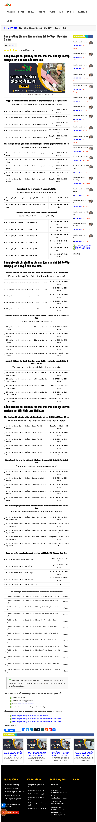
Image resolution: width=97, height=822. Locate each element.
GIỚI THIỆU (21, 12)
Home (6, 28)
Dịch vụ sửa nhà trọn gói (12, 785)
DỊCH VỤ (31, 12)
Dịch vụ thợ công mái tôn (12, 795)
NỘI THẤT (41, 12)
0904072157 (78, 160)
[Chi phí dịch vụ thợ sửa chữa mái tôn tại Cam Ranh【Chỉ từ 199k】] (84, 744)
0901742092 (78, 131)
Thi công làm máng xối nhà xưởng (13, 800)
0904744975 (78, 172)
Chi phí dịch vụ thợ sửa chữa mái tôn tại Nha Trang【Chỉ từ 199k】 (60, 754)
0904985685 (78, 218)
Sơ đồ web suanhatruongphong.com (59, 791)
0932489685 (78, 78)
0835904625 (78, 69)
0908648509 (78, 229)
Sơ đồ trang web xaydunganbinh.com (57, 802)
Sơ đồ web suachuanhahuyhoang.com (59, 797)
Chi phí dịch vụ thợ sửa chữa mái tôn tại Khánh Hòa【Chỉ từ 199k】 (36, 754)
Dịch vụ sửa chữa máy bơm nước (36, 798)
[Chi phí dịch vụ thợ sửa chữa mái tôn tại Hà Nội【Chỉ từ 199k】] (13, 744)
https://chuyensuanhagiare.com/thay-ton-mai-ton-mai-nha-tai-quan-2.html (36, 722)
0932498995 (78, 241)
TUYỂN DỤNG (82, 12)
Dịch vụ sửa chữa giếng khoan (37, 808)
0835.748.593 (12, 813)
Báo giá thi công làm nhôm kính (36, 786)
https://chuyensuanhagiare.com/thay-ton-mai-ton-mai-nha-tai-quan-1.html (36, 719)
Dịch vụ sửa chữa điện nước (36, 790)
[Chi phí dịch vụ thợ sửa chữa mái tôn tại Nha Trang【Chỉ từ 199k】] (60, 744)
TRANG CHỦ (11, 12)
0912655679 (78, 101)
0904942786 (78, 57)
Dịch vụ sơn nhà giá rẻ (12, 788)
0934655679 (78, 206)
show (13, 45)
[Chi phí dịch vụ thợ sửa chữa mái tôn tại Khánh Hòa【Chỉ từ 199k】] (37, 744)
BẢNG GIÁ (70, 12)
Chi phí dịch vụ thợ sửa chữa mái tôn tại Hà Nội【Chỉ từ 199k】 (13, 754)
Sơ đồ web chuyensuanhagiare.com (58, 786)
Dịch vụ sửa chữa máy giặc (36, 794)
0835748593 (78, 46)
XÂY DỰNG (52, 12)
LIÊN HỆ (9, 21)
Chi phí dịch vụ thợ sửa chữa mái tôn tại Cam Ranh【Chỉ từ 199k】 (84, 754)
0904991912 (78, 119)
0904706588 (78, 195)
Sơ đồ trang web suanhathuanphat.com (58, 814)
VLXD (61, 12)
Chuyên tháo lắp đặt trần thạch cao (12, 805)
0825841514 (78, 89)
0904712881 (78, 183)
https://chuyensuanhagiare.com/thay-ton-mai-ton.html (30, 716)
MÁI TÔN (13, 28)
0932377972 (78, 110)
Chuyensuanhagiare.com (26, 704)
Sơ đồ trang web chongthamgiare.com (58, 808)
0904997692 (78, 151)
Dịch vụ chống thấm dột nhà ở (14, 792)
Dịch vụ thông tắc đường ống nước (37, 804)
